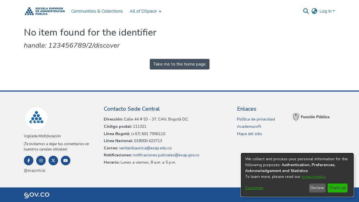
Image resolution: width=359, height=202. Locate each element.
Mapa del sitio (249, 133)
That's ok (337, 188)
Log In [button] (326, 11)
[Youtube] (65, 160)
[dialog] (297, 174)
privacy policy (313, 176)
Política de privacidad (256, 119)
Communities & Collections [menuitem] (97, 11)
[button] (45, 11)
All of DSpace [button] (143, 11)
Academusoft (249, 126)
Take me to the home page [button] (179, 64)
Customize (254, 188)
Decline (317, 188)
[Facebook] (28, 160)
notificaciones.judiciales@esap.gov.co (165, 155)
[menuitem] (144, 11)
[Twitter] (53, 160)
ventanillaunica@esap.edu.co (145, 148)
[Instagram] (41, 160)
